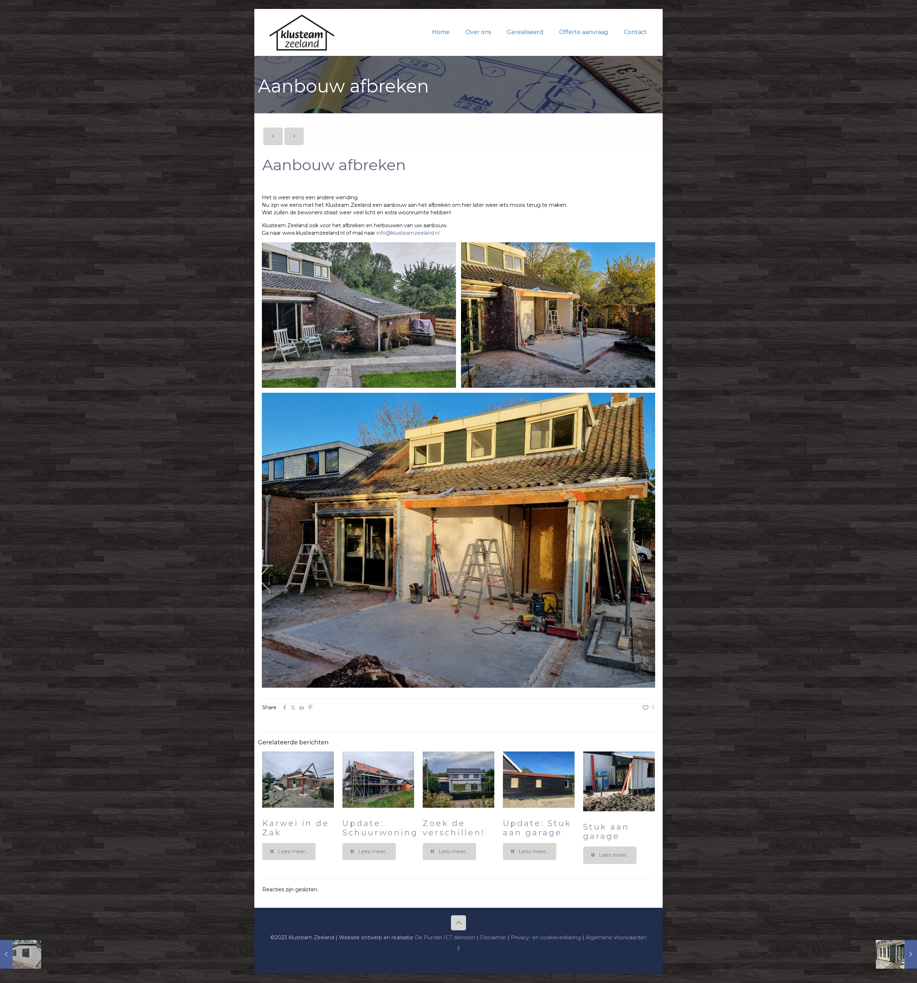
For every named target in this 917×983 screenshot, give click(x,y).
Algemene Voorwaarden (616, 937)
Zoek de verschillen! (454, 828)
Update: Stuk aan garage (537, 828)
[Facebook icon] (458, 948)
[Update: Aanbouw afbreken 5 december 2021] (896, 954)
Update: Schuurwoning (380, 828)
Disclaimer (493, 937)
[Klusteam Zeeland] (302, 32)
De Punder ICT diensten (445, 937)
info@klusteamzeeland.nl (408, 233)
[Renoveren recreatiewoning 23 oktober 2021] (20, 954)
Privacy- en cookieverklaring (546, 937)
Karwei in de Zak (295, 828)
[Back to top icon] (458, 922)
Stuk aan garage (606, 831)
